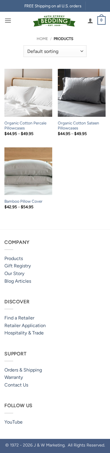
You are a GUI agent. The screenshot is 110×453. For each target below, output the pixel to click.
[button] (7, 20)
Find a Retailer (19, 318)
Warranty (13, 377)
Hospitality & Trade (24, 333)
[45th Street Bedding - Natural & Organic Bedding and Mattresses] (54, 20)
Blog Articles (17, 281)
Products (13, 258)
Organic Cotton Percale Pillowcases (25, 126)
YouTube (13, 422)
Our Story (14, 273)
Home (42, 38)
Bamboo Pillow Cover (23, 201)
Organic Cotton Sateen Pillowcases (78, 126)
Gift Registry (17, 266)
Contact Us (16, 385)
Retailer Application (25, 325)
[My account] (90, 20)
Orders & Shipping (23, 370)
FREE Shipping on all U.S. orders (52, 6)
